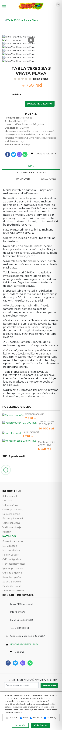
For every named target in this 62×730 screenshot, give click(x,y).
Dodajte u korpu (39, 103)
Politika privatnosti (12, 518)
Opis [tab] (31, 165)
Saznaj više (20, 725)
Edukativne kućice (12, 541)
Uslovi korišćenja (11, 522)
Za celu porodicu (11, 581)
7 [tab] (43, 27)
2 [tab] (19, 27)
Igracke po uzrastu (12, 568)
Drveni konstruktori (13, 590)
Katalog (9, 536)
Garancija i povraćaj (12, 509)
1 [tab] (14, 27)
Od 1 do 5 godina (11, 559)
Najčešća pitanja (11, 514)
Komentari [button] (36, 179)
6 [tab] (38, 27)
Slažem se (41, 725)
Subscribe (49, 685)
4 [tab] (28, 27)
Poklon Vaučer (10, 554)
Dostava (7, 500)
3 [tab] (23, 27)
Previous (10, 24)
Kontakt (6, 531)
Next (52, 24)
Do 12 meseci (9, 545)
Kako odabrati (9, 496)
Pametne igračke (12, 577)
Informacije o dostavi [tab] (31, 172)
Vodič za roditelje (11, 527)
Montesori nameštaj (13, 563)
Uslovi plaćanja (10, 505)
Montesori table (11, 550)
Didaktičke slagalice (13, 586)
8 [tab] (47, 27)
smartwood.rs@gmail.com (24, 644)
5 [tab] (33, 27)
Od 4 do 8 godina (12, 572)
